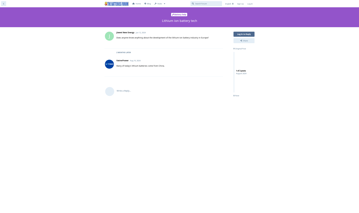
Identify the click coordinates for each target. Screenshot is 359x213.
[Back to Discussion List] (3, 3)
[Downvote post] (212, 43)
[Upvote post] (206, 43)
